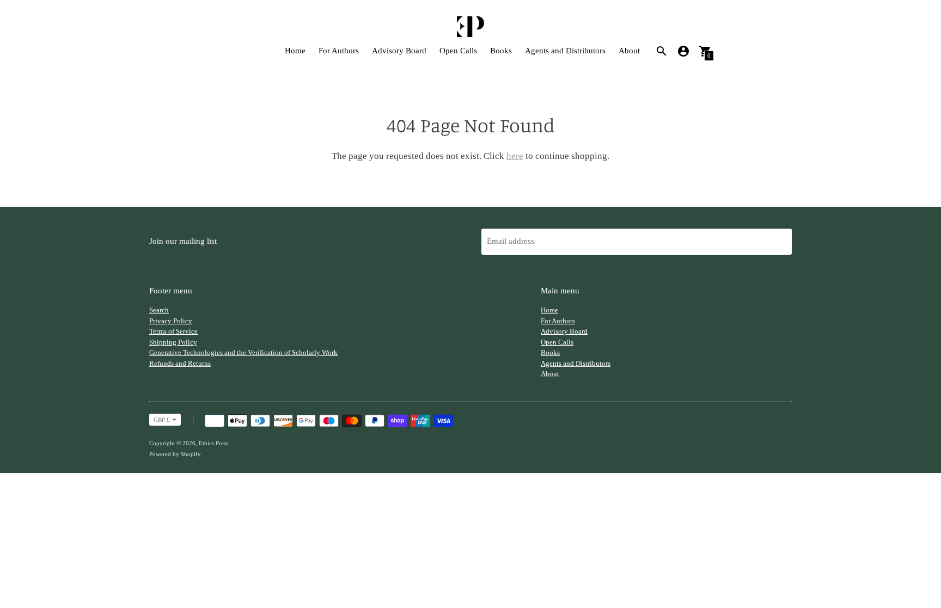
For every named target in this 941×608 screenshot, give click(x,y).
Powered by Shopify (175, 454)
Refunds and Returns (180, 363)
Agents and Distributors (565, 50)
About (629, 50)
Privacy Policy (170, 321)
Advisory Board (399, 50)
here (514, 156)
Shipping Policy (173, 342)
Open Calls (458, 50)
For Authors (339, 50)
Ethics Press (213, 443)
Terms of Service (173, 331)
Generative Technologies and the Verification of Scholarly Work (243, 352)
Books (501, 50)
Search (159, 310)
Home (295, 50)
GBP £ (162, 419)
